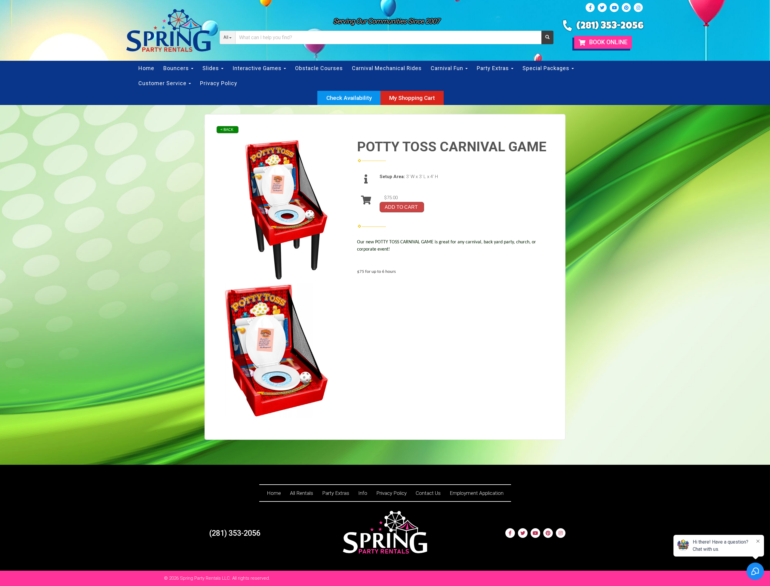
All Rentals (301, 493)
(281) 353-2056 (610, 27)
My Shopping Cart (412, 97)
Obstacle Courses (319, 68)
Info (362, 493)
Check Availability (349, 97)
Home (146, 68)
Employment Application (477, 493)
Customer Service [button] (163, 83)
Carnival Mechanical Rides (387, 68)
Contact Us (428, 493)
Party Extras (335, 493)
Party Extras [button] (493, 68)
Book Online (607, 42)
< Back (226, 130)
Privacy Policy (218, 83)
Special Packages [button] (546, 68)
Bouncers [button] (176, 68)
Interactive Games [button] (258, 68)
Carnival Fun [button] (448, 68)
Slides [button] (211, 68)
